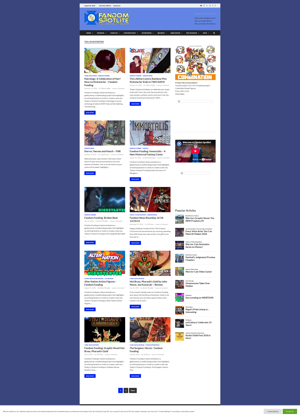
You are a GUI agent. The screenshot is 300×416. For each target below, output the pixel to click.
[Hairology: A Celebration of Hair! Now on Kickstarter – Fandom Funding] (104, 61)
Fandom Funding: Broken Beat (101, 217)
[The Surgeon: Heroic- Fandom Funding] (150, 330)
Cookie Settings (272, 411)
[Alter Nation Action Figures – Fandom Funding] (104, 264)
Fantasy (145, 148)
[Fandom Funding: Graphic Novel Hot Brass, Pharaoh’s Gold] (104, 330)
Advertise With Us (105, 6)
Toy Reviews (109, 278)
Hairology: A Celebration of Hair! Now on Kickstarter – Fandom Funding (102, 82)
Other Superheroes (152, 345)
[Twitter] (207, 5)
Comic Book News (90, 76)
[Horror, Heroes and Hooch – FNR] (104, 133)
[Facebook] (204, 5)
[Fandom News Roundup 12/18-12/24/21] (150, 200)
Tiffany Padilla (105, 88)
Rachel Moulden (150, 158)
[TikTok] (215, 5)
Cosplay (114, 33)
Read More (89, 112)
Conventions (130, 33)
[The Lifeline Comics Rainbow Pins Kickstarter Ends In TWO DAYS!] (150, 61)
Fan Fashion (191, 33)
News (88, 33)
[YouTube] (201, 5)
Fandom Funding (104, 76)
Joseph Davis (104, 154)
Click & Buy (179, 94)
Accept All (290, 411)
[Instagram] (210, 5)
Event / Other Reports (138, 215)
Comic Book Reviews (137, 278)
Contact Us (116, 6)
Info (205, 33)
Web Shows (175, 33)
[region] (150, 410)
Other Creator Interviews (93, 278)
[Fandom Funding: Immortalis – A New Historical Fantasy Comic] (150, 133)
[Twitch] (213, 5)
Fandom (100, 33)
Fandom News (147, 76)
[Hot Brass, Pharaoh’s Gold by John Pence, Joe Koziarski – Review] (150, 264)
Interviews (147, 33)
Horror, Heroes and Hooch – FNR (102, 151)
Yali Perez (150, 224)
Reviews (161, 33)
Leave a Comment (118, 88)
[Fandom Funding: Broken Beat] (104, 200)
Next (133, 390)
